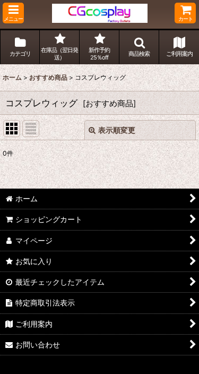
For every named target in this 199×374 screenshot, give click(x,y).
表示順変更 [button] (116, 129)
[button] (13, 13)
